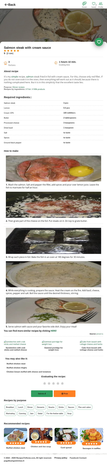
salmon (29, 76)
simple (14, 76)
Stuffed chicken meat (16, 364)
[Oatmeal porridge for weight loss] (53, 342)
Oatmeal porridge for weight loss (53, 349)
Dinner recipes (19, 87)
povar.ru (99, 334)
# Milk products (38, 89)
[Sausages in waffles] (91, 435)
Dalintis (41, 394)
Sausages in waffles (91, 448)
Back (12, 4)
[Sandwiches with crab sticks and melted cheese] (15, 342)
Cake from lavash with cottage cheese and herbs (91, 349)
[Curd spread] (66, 435)
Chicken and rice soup (41, 446)
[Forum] (85, 4)
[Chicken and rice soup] (40, 434)
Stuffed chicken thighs (17, 368)
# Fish (28, 89)
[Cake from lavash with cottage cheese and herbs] (91, 342)
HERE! (54, 330)
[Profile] (101, 4)
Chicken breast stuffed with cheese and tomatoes (29, 372)
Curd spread (66, 448)
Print (65, 394)
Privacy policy (60, 458)
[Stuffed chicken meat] (15, 435)
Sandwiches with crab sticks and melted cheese (15, 349)
